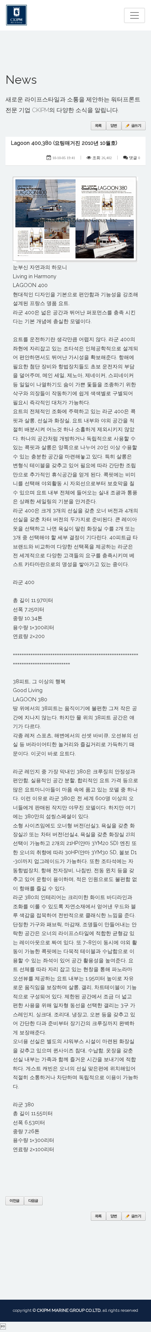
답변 (113, 125)
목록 (98, 125)
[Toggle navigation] (134, 15)
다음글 (33, 1200)
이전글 (14, 1200)
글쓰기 (134, 125)
